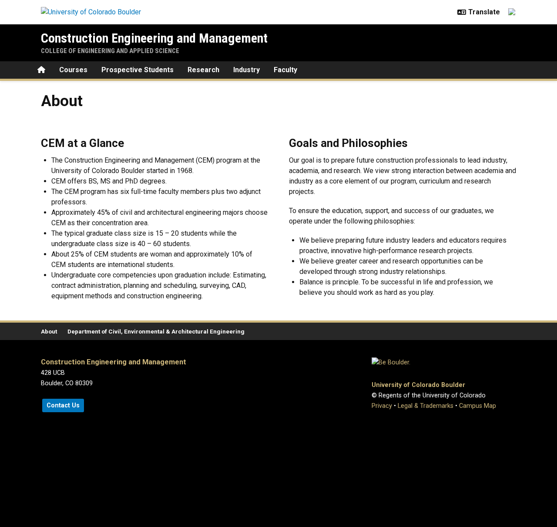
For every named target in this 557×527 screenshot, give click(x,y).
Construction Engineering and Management (154, 38)
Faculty (285, 70)
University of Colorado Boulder (418, 385)
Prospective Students (137, 70)
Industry (246, 70)
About (49, 331)
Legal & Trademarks (425, 406)
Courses (73, 70)
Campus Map (477, 406)
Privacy (382, 406)
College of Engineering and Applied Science (110, 51)
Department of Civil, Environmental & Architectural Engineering (156, 331)
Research (203, 70)
